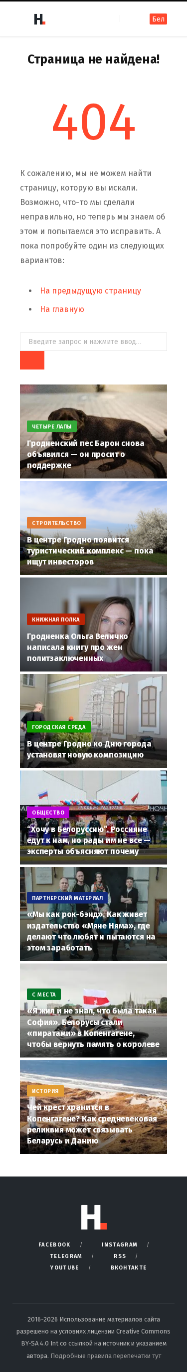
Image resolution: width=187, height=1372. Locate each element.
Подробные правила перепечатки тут (105, 1356)
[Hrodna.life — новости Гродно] (39, 19)
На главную (62, 309)
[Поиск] (128, 18)
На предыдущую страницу (90, 291)
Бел (158, 19)
